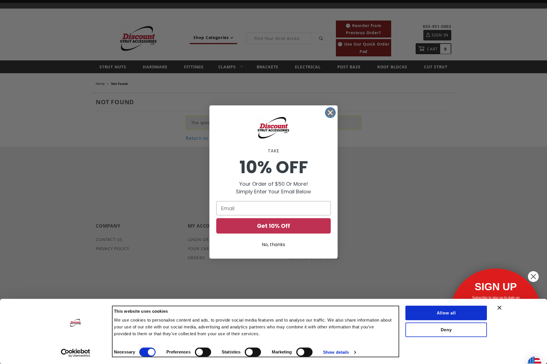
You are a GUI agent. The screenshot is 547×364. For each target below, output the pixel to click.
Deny (446, 329)
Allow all (446, 312)
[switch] (203, 352)
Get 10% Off (273, 226)
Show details (336, 352)
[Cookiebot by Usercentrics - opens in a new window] (76, 353)
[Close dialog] (330, 113)
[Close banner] (499, 308)
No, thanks (273, 244)
